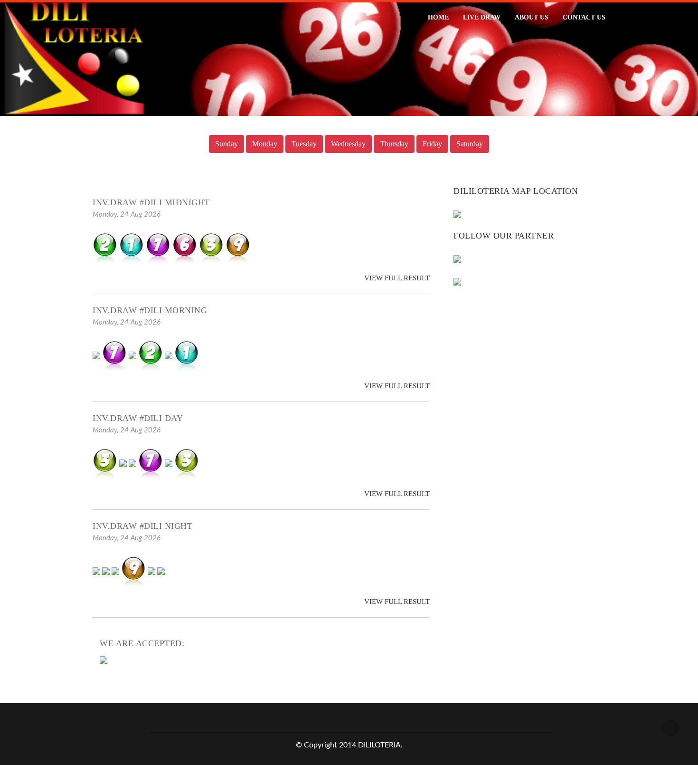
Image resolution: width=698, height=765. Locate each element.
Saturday (469, 144)
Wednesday (348, 144)
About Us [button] (531, 17)
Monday (264, 144)
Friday (432, 144)
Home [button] (438, 17)
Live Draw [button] (481, 17)
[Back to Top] (670, 727)
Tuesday (304, 144)
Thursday (394, 144)
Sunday (226, 144)
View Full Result (396, 278)
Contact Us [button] (584, 17)
